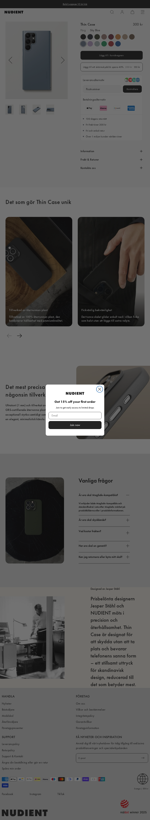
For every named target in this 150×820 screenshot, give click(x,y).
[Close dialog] (99, 389)
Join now (75, 425)
